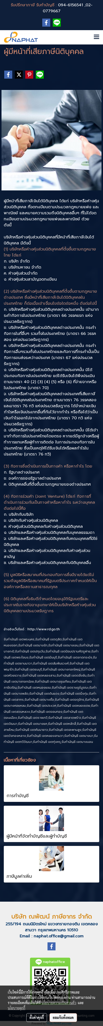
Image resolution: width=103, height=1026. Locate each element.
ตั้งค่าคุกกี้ (37, 1017)
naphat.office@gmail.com (59, 936)
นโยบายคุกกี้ (16, 1008)
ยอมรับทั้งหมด (63, 1017)
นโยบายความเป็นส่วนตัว (59, 1002)
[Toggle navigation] (96, 37)
